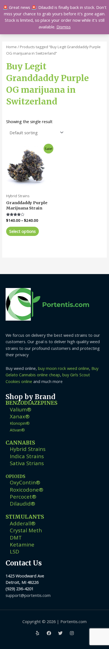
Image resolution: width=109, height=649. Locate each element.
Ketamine (22, 544)
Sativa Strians (27, 463)
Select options (22, 231)
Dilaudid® (22, 503)
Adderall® (22, 523)
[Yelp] (37, 633)
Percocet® (23, 496)
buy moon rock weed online (63, 368)
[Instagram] (72, 633)
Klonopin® (20, 423)
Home (11, 46)
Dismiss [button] (63, 27)
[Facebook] (49, 633)
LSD (14, 551)
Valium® (20, 409)
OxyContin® (25, 482)
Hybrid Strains (28, 448)
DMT (16, 537)
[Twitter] (60, 633)
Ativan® (17, 430)
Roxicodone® (26, 489)
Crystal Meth (26, 530)
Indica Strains (27, 456)
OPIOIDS (15, 476)
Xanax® (20, 416)
